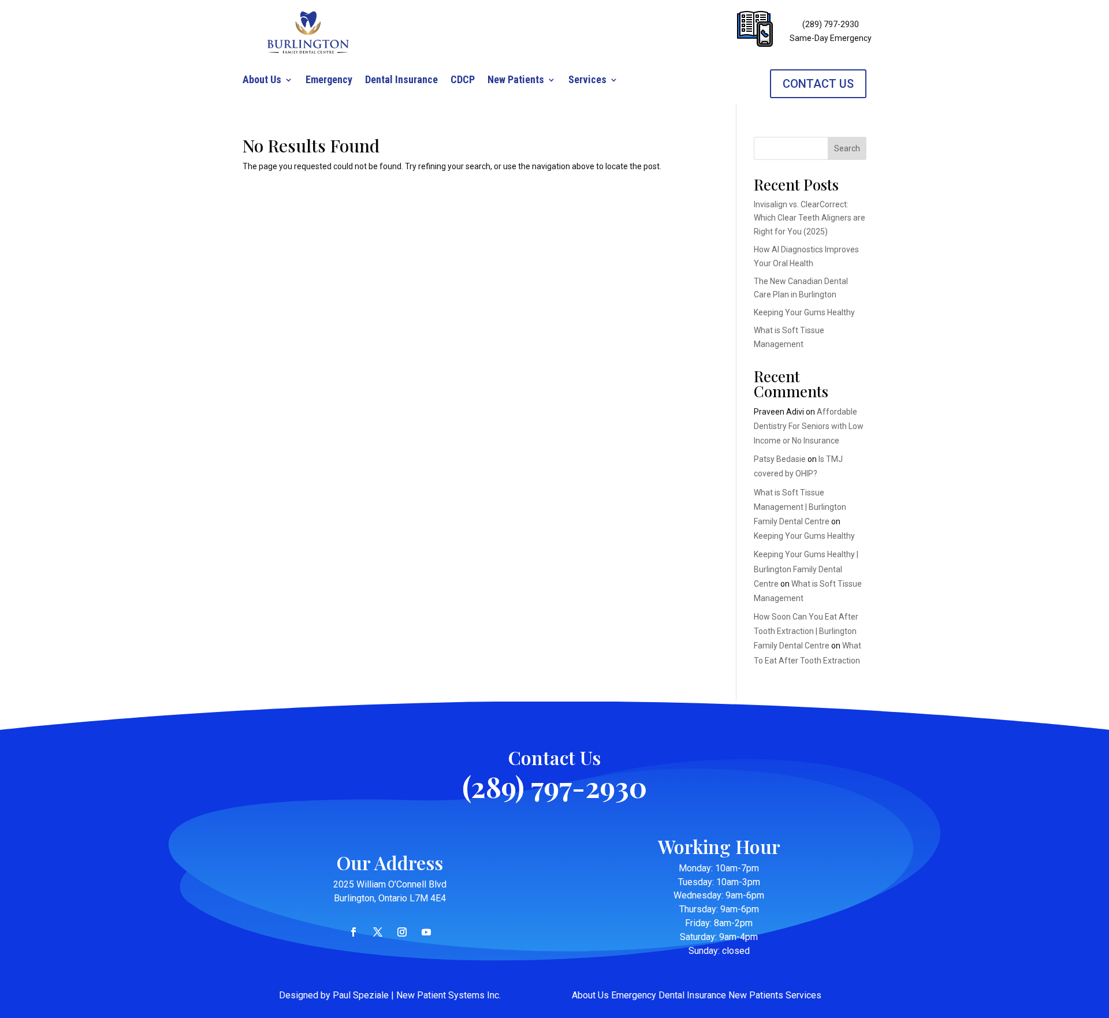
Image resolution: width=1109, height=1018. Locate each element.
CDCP (463, 80)
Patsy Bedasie (780, 459)
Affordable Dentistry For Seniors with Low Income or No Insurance (809, 426)
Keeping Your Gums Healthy (804, 312)
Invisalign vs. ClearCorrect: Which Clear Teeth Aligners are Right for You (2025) (809, 218)
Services (587, 80)
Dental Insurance (401, 80)
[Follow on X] (378, 932)
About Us (262, 80)
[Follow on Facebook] (353, 932)
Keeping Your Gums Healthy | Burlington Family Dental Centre (806, 569)
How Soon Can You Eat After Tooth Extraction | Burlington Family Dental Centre (806, 631)
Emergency (329, 80)
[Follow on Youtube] (426, 932)
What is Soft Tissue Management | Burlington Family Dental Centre (800, 507)
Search (847, 148)
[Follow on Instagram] (402, 932)
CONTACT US (818, 84)
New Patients (515, 80)
